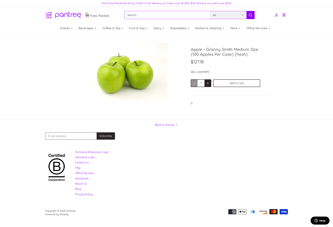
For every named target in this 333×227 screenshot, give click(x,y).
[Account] (276, 15)
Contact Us (82, 162)
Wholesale (82, 178)
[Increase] (207, 83)
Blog (78, 189)
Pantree (70, 210)
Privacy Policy (84, 194)
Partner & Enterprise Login (92, 152)
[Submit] (250, 15)
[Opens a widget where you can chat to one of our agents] (320, 221)
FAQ (77, 168)
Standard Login (85, 157)
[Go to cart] (284, 15)
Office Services (84, 173)
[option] (124, 71)
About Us (81, 183)
